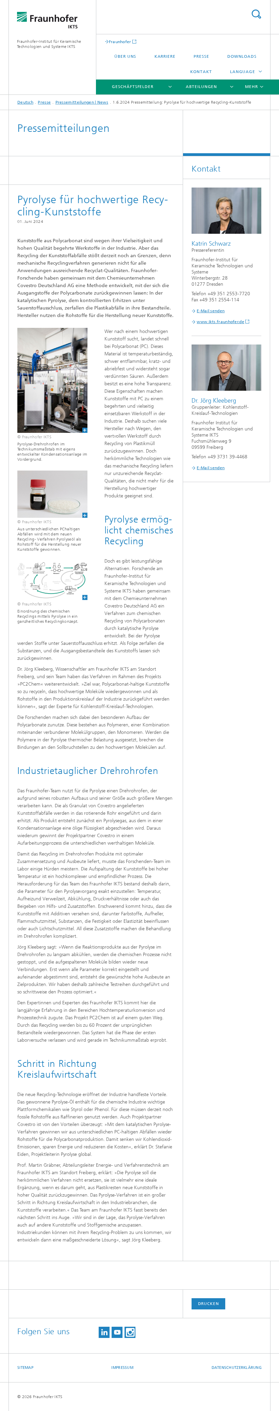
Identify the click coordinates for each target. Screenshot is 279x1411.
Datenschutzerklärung (237, 1367)
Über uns (125, 56)
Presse (201, 56)
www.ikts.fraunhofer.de (220, 321)
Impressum (122, 1367)
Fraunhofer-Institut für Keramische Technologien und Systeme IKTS (49, 44)
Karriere (165, 56)
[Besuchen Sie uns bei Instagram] (130, 1332)
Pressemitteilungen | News (82, 102)
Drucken (208, 1303)
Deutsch (25, 102)
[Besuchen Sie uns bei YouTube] (117, 1332)
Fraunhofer (120, 41)
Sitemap (25, 1367)
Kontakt (201, 71)
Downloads (242, 56)
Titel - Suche (256, 14)
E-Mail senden (211, 310)
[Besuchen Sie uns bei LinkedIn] (104, 1332)
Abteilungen (201, 86)
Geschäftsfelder (132, 86)
